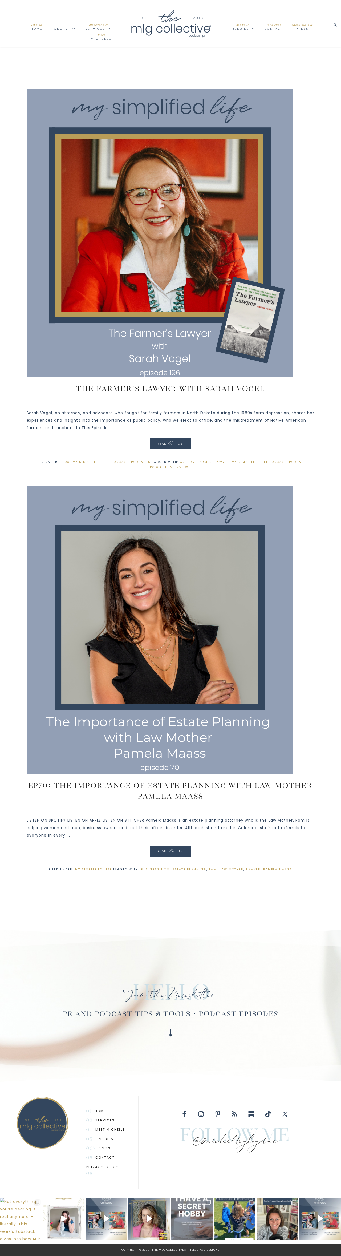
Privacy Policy (102, 1167)
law (213, 869)
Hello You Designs (204, 1249)
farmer (204, 462)
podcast (297, 462)
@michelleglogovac (234, 1142)
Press (105, 1148)
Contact (105, 1157)
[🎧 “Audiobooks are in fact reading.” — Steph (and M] (106, 1219)
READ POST (170, 444)
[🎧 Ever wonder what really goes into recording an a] (64, 1219)
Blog (65, 462)
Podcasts (141, 462)
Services (105, 1120)
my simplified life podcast (259, 462)
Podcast (120, 462)
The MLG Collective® (170, 23)
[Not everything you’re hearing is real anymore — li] (21, 1219)
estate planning (189, 869)
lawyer (222, 462)
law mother (231, 869)
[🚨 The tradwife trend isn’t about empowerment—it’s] (149, 1219)
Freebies (104, 1139)
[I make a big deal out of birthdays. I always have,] (192, 1219)
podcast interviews (170, 467)
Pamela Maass (277, 869)
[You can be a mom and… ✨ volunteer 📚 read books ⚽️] (235, 1219)
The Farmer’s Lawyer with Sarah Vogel (170, 389)
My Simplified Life (91, 462)
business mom (155, 869)
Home (100, 1111)
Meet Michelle (110, 1129)
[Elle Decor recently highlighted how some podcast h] (277, 1219)
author (187, 462)
